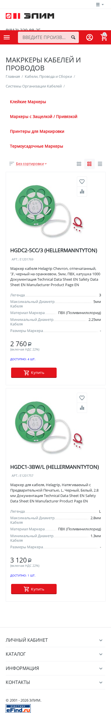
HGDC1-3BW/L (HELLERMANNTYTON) (54, 466)
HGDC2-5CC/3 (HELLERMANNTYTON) (53, 250)
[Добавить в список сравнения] (82, 191)
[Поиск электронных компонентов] (18, 708)
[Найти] (73, 37)
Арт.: (15, 259)
